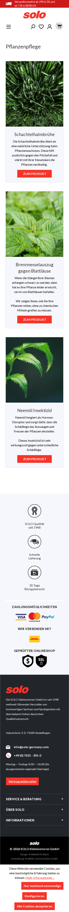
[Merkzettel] (41, 26)
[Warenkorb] (58, 26)
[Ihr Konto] (49, 26)
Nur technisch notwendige (42, 886)
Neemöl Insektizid (34, 410)
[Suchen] (33, 26)
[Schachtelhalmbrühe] (34, 94)
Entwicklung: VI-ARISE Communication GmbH (34, 858)
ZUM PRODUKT (34, 173)
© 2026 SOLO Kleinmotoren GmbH (34, 849)
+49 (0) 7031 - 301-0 (27, 755)
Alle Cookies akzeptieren (34, 906)
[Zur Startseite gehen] (34, 14)
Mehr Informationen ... (39, 877)
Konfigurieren (34, 896)
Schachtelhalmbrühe (34, 134)
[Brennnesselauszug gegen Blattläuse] (34, 224)
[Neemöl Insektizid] (34, 370)
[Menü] (9, 26)
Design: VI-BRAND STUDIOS (34, 854)
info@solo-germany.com (31, 747)
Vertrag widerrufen (22, 781)
